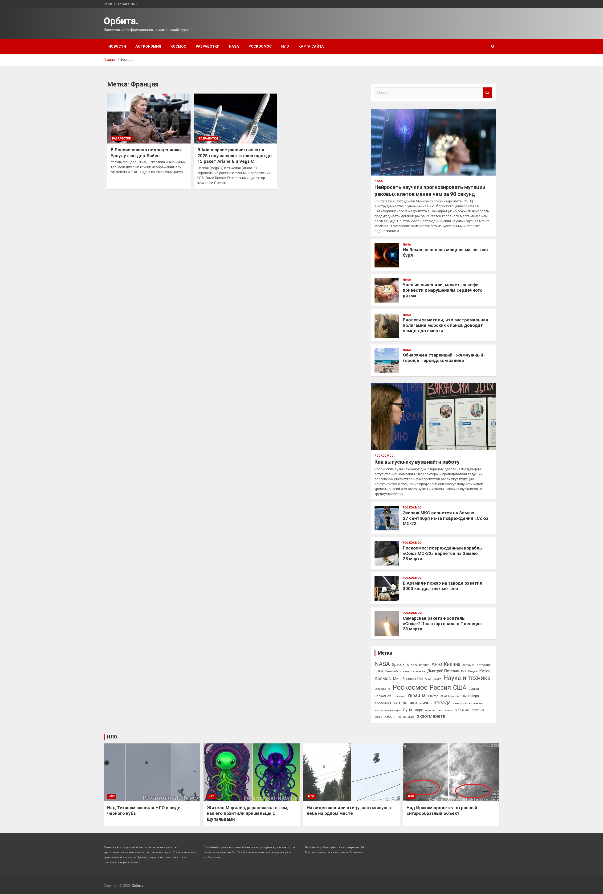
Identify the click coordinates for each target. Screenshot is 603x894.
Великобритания (397, 671)
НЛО (285, 46)
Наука (437, 679)
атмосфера (470, 696)
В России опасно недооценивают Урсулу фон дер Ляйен (147, 152)
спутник (478, 710)
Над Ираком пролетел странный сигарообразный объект (442, 810)
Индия (472, 671)
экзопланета (431, 716)
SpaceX (398, 664)
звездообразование (467, 703)
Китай (485, 670)
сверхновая (445, 710)
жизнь (426, 703)
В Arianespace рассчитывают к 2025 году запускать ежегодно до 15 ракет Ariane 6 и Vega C (234, 155)
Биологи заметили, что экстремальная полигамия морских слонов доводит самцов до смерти (445, 325)
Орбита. (121, 21)
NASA (234, 46)
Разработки (208, 46)
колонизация (393, 710)
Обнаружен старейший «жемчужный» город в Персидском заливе (444, 357)
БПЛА (379, 671)
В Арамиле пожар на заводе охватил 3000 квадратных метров (442, 585)
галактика (405, 702)
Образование (383, 688)
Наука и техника (467, 678)
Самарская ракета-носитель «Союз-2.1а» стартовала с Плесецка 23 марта (442, 623)
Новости (117, 46)
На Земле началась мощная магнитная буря (445, 252)
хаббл (389, 716)
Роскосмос (260, 46)
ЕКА (463, 671)
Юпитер (433, 696)
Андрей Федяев (418, 665)
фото (378, 716)
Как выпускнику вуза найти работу (417, 462)
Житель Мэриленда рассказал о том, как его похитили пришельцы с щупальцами (247, 813)
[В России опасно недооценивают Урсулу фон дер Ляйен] (149, 118)
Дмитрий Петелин (443, 671)
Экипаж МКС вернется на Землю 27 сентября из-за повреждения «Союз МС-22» (445, 518)
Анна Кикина (446, 664)
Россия (440, 687)
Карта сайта (311, 46)
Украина (416, 695)
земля (379, 710)
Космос (178, 46)
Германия (418, 671)
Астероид (484, 665)
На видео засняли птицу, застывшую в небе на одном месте (349, 810)
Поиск (487, 92)
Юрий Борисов (449, 696)
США (459, 687)
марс (418, 710)
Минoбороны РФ (408, 679)
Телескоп (399, 696)
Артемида (468, 665)
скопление (461, 710)
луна (407, 709)
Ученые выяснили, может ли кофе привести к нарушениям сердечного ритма (442, 290)
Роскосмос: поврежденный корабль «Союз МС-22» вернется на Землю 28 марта (442, 553)
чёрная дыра (406, 716)
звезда (442, 702)
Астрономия (148, 46)
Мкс (428, 679)
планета (430, 710)
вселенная (383, 703)
